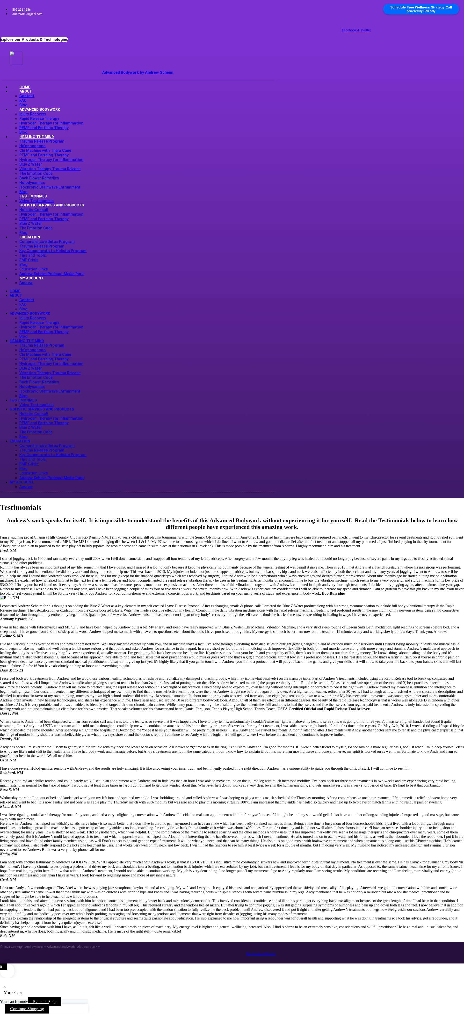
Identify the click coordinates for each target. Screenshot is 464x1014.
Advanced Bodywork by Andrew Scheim (137, 72)
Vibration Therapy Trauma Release (49, 169)
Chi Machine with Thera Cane (45, 150)
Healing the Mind (37, 137)
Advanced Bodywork (40, 109)
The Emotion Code (35, 173)
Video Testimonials (36, 404)
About (26, 91)
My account (32, 278)
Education (30, 237)
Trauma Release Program (41, 141)
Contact (26, 96)
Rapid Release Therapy (39, 118)
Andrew (26, 282)
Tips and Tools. (33, 255)
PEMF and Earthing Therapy (44, 127)
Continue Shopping (27, 1008)
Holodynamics (32, 182)
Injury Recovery (32, 114)
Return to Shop (44, 1001)
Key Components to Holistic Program (53, 250)
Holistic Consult (34, 209)
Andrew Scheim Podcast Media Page (51, 477)
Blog (23, 264)
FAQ (23, 100)
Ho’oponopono (32, 146)
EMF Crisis (28, 260)
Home (15, 291)
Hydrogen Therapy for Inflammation (51, 123)
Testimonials (33, 196)
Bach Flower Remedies (39, 178)
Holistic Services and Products (52, 205)
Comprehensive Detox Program (47, 241)
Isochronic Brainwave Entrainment (49, 187)
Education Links (33, 269)
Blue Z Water (30, 164)
